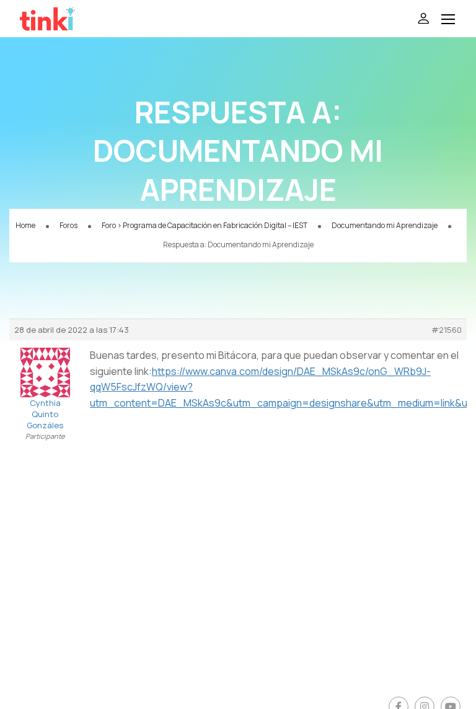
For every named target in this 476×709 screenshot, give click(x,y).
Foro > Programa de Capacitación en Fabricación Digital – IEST (204, 225)
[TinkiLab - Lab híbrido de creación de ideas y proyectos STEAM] (81, 18)
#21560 (446, 329)
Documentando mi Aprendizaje (385, 225)
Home (25, 225)
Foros (68, 225)
